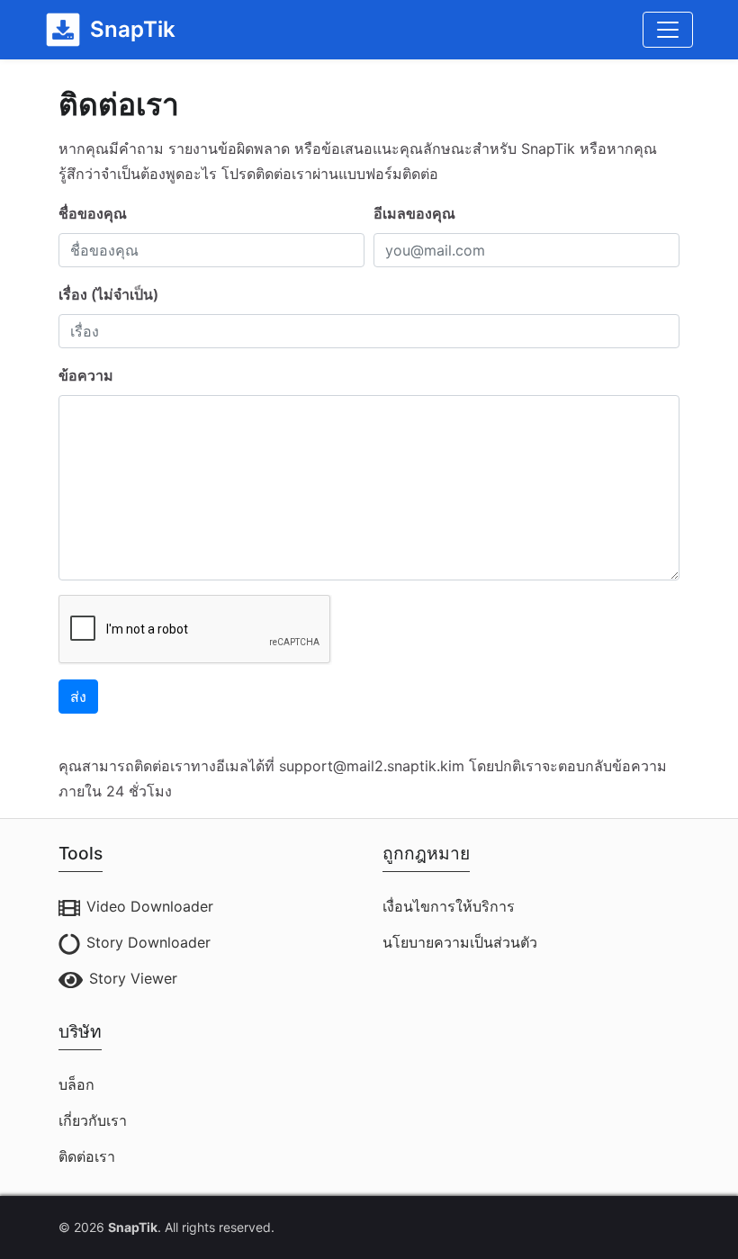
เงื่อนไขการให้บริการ (448, 906)
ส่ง (78, 697)
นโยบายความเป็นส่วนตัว (459, 942)
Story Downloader (148, 942)
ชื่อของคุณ (92, 213)
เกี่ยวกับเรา (92, 1120)
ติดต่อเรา (86, 1156)
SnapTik (133, 1227)
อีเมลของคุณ (414, 213)
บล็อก (76, 1084)
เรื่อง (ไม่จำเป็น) (108, 294)
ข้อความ (85, 375)
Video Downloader (149, 906)
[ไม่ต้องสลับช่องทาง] (668, 30)
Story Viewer (133, 978)
